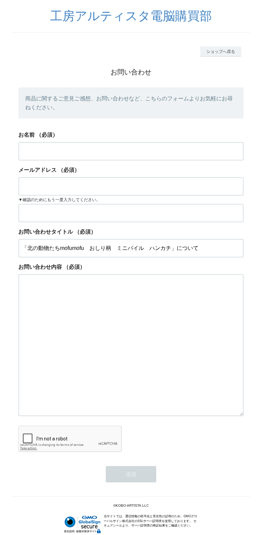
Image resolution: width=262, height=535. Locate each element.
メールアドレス (37, 170)
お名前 (26, 135)
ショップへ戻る (220, 51)
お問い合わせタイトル (45, 232)
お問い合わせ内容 (40, 267)
